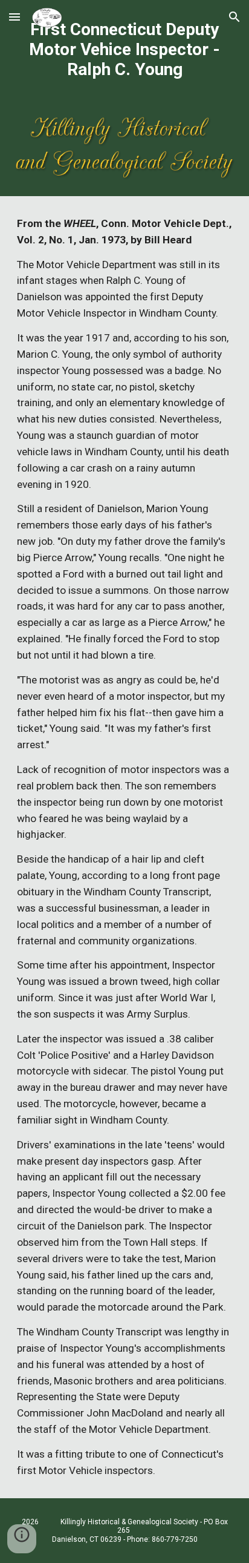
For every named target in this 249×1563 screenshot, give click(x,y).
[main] (124, 49)
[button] (14, 16)
